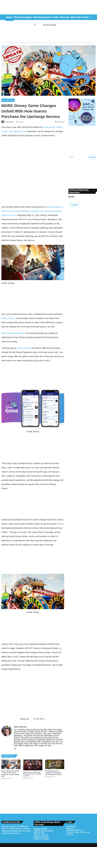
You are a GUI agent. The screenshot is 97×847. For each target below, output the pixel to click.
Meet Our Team (79, 17)
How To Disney (41, 835)
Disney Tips (39, 833)
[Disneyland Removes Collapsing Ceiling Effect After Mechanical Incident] (54, 764)
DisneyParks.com (12, 833)
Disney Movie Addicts (43, 831)
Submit (74, 205)
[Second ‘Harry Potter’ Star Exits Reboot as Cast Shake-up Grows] (32, 765)
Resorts (64, 17)
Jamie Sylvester (9, 122)
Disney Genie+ (8, 318)
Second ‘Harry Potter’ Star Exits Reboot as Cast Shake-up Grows (32, 773)
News (9, 17)
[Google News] (38, 719)
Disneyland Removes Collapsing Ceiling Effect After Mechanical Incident (53, 772)
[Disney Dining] (48, 31)
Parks (55, 17)
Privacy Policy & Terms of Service (78, 833)
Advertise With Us (74, 830)
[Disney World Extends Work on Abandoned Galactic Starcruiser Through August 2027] (10, 764)
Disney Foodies (23, 17)
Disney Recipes (42, 17)
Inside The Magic (41, 839)
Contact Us (71, 826)
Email (71, 197)
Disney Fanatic (40, 829)
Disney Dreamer (41, 837)
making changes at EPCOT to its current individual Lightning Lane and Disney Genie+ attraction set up (32, 211)
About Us (70, 828)
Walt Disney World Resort (13, 333)
